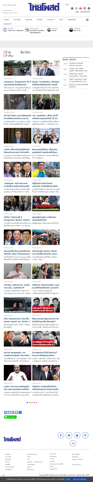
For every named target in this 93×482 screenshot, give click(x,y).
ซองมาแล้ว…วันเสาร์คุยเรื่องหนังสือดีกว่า (37, 31)
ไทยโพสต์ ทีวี (7, 24)
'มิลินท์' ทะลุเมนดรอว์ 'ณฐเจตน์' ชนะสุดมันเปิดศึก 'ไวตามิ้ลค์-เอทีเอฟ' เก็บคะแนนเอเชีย (78, 80)
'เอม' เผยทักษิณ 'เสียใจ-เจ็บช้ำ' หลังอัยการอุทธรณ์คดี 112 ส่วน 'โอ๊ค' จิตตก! (45, 118)
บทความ (7, 462)
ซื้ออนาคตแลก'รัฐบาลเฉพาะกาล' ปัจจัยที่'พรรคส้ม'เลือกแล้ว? (45, 320)
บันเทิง (61, 20)
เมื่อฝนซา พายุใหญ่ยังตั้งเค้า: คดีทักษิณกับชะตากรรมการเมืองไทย (45, 389)
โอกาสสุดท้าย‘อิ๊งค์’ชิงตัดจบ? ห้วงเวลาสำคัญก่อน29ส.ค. (44, 354)
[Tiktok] (89, 8)
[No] (91, 479)
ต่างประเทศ (50, 20)
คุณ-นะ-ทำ (77, 30)
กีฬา (28, 459)
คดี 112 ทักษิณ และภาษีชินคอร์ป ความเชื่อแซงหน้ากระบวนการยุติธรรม (17, 118)
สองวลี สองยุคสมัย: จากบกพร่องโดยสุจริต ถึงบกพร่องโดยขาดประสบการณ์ (17, 355)
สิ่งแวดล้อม (30, 469)
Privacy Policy (76, 465)
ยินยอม (68, 479)
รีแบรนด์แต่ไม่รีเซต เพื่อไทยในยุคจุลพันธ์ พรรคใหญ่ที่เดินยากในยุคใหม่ (45, 152)
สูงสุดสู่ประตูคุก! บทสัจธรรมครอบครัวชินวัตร (44, 218)
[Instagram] (85, 8)
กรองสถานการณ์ (32, 454)
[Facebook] (72, 8)
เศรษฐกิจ (40, 20)
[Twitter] (76, 8)
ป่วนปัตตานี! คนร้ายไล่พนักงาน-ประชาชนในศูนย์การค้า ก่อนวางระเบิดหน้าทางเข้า (78, 64)
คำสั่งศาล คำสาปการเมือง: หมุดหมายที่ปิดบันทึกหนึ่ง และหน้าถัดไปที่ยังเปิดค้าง (46, 287)
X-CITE (52, 459)
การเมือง (6, 20)
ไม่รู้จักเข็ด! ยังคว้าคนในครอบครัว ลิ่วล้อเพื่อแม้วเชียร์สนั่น (44, 186)
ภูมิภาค (29, 467)
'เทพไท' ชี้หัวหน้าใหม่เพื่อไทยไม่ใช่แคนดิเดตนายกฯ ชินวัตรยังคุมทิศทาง (17, 152)
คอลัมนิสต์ (28, 20)
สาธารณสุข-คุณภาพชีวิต (56, 464)
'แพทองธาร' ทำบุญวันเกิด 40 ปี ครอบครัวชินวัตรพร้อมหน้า (17, 83)
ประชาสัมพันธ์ (31, 464)
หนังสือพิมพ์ (72, 20)
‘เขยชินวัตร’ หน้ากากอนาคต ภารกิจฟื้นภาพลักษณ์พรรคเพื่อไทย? (17, 186)
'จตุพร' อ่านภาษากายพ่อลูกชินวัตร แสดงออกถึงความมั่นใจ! (16, 388)
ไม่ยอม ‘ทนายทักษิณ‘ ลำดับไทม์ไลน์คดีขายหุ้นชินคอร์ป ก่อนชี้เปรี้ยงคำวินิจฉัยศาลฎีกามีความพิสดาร (45, 86)
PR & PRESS (76, 454)
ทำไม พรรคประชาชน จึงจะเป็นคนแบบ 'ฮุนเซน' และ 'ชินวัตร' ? (17, 320)
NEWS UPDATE (69, 59)
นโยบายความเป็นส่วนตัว (79, 479)
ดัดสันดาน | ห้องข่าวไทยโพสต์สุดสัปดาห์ (78, 86)
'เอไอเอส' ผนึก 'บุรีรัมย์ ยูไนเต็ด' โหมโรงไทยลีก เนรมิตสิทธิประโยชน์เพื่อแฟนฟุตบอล (78, 69)
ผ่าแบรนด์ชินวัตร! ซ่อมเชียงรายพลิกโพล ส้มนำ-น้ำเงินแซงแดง (17, 252)
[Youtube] (80, 8)
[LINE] (73, 443)
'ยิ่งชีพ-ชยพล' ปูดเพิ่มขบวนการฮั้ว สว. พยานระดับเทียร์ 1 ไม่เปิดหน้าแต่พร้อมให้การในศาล (78, 75)
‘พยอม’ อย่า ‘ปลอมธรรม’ (16, 30)
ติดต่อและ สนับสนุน (77, 459)
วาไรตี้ (29, 457)
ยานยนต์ (52, 461)
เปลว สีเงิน (17, 20)
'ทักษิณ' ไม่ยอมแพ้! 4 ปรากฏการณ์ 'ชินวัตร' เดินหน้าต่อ (16, 220)
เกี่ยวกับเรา (75, 457)
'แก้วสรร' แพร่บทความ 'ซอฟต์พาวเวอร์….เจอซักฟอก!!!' (16, 286)
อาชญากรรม (53, 456)
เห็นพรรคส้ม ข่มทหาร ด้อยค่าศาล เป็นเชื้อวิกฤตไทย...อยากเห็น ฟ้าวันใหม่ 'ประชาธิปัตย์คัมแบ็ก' (45, 255)
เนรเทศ (54, 30)
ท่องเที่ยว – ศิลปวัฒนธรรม (35, 462)
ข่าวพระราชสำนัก (9, 467)
